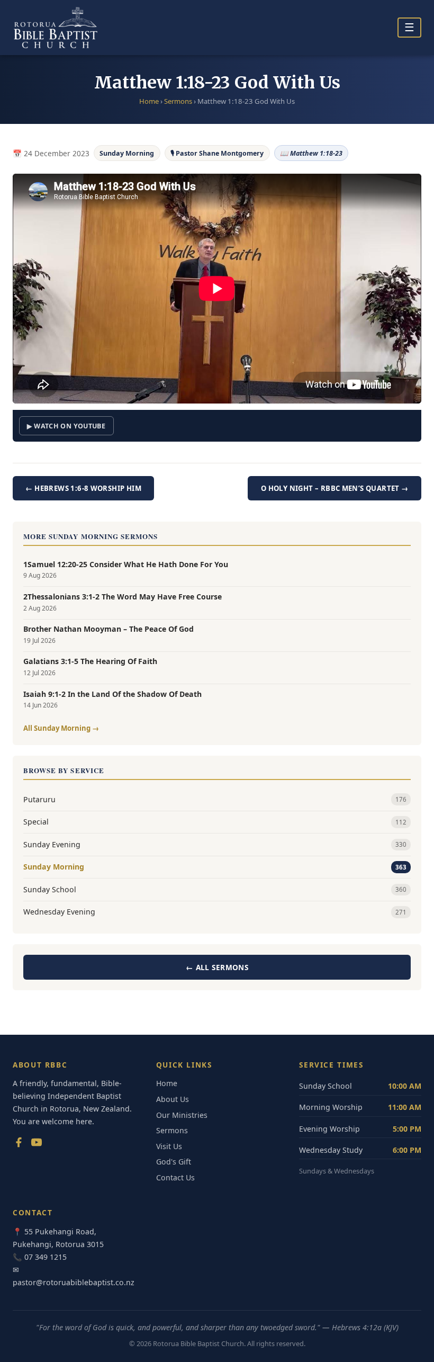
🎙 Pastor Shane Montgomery (217, 153)
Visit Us (169, 1146)
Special (214, 822)
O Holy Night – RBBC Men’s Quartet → (335, 488)
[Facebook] (18, 1144)
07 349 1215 (45, 1257)
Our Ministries (181, 1115)
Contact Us (175, 1177)
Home (149, 101)
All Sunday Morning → (61, 728)
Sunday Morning (127, 153)
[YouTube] (36, 1144)
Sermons (178, 101)
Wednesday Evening (214, 912)
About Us (172, 1099)
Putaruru (214, 799)
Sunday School (214, 889)
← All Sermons (217, 967)
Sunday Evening (214, 844)
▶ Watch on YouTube (66, 426)
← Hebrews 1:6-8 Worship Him (83, 488)
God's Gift (173, 1162)
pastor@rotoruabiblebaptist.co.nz (73, 1282)
